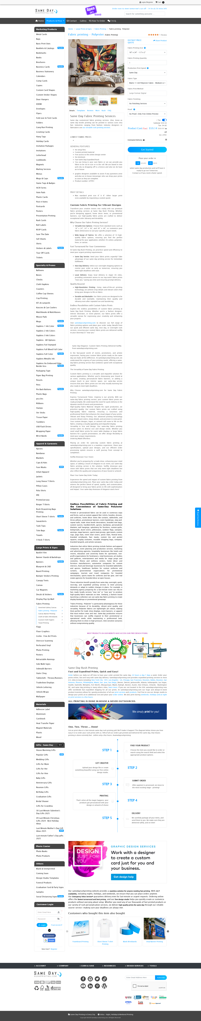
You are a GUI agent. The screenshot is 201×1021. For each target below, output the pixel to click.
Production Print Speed (137, 68)
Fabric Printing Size (135, 48)
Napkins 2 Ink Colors (45, 331)
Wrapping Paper (43, 431)
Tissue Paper (42, 417)
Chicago (126, 680)
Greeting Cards (43, 132)
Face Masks (49, 467)
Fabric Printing (43, 604)
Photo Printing (42, 650)
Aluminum (41, 714)
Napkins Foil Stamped (46, 345)
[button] (58, 918)
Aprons (39, 449)
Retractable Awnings (45, 659)
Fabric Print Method (135, 89)
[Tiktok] (104, 978)
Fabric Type (132, 78)
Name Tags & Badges (45, 183)
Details (72, 110)
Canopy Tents (42, 580)
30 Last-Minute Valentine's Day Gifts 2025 (48, 812)
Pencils (39, 380)
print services (120, 692)
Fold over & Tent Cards (46, 118)
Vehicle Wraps (42, 692)
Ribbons (40, 403)
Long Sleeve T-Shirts (45, 481)
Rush (104, 110)
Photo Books (41, 851)
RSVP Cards (41, 230)
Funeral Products (44, 883)
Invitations (41, 151)
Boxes (39, 275)
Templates (81, 110)
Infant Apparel (42, 472)
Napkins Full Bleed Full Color (49, 349)
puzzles (39, 399)
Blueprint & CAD (43, 566)
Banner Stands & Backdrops (48, 557)
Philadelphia (88, 682)
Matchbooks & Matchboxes (48, 312)
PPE (37, 495)
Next (168, 931)
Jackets (39, 477)
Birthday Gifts (42, 792)
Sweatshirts (41, 521)
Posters (39, 211)
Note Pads (40, 192)
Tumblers (40, 422)
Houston (146, 680)
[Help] (144, 48)
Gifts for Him (42, 773)
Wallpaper (40, 696)
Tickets (39, 257)
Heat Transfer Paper (45, 723)
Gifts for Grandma (44, 806)
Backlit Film (41, 553)
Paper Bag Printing (44, 375)
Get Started (147, 149)
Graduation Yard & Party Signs (50, 887)
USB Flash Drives (43, 427)
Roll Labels (41, 225)
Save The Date (42, 234)
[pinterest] (97, 986)
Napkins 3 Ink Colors (45, 335)
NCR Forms (41, 188)
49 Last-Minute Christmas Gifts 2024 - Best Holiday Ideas (47, 821)
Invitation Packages (45, 146)
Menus (39, 174)
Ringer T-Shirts (43, 504)
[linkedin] (90, 986)
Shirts (38, 244)
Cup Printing (42, 298)
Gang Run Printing (44, 127)
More (97, 110)
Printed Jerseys (43, 500)
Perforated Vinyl (43, 645)
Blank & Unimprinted (45, 869)
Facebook (49, 936)
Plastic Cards (42, 197)
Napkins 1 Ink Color (49, 326)
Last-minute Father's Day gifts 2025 (49, 837)
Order (70, 675)
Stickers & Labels (49, 248)
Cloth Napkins (42, 284)
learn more (113, 687)
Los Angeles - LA (115, 680)
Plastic (39, 733)
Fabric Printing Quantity (137, 58)
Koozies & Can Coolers (46, 307)
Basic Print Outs (43, 44)
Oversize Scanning (44, 641)
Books (39, 58)
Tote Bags (49, 530)
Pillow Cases (41, 486)
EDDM (39, 104)
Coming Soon (42, 873)
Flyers (39, 113)
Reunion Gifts (42, 787)
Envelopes (40, 109)
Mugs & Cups (49, 178)
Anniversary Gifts (44, 783)
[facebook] (83, 978)
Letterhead (41, 155)
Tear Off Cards (42, 253)
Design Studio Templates (47, 878)
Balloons (40, 270)
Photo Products (43, 856)
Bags (38, 39)
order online (118, 695)
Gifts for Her (42, 769)
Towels (39, 535)
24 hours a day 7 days (141, 675)
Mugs (49, 321)
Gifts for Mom (42, 764)
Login (42, 925)
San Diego (112, 682)
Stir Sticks (40, 413)
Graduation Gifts (43, 797)
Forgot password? (56, 925)
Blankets (40, 458)
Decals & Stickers (49, 594)
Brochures (40, 62)
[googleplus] (128, 997)
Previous (67, 931)
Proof (130, 109)
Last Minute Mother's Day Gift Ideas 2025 (49, 829)
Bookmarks (41, 53)
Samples (40, 892)
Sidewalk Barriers (44, 669)
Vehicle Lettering (44, 687)
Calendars (40, 76)
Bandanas (40, 453)
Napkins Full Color (49, 354)
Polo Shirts (41, 490)
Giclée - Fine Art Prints (46, 636)
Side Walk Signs (43, 664)
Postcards (40, 206)
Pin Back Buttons (49, 389)
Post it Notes (42, 202)
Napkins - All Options (45, 340)
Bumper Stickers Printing (47, 576)
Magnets (40, 164)
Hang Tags (41, 137)
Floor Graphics (43, 631)
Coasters (40, 289)
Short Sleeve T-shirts (49, 516)
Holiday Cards (42, 141)
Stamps (39, 408)
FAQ (109, 110)
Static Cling (41, 673)
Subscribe (161, 978)
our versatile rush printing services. (97, 127)
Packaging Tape (43, 371)
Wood (38, 737)
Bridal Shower (42, 801)
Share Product (161, 41)
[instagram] (90, 978)
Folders (39, 123)
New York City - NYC (99, 680)
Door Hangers (42, 99)
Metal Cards (41, 34)
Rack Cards (41, 220)
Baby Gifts (40, 778)
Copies (39, 85)
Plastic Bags (41, 394)
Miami (96, 682)
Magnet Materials (44, 728)
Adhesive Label (43, 709)
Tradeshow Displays (45, 683)
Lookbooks (41, 160)
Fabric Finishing (134, 99)
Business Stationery (45, 71)
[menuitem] (39, 21)
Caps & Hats (41, 463)
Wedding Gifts (42, 759)
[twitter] (97, 978)
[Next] (122, 67)
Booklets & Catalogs (49, 48)
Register (54, 949)
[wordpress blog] (104, 986)
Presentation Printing (45, 216)
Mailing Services (43, 169)
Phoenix (79, 682)
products (133, 692)
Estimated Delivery (135, 140)
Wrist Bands (49, 436)
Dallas (152, 680)
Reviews (90, 110)
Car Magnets (42, 590)
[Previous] (70, 67)
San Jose (103, 682)
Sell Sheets (41, 239)
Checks (39, 280)
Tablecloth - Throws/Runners (49, 678)
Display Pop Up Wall (45, 599)
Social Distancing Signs (49, 896)
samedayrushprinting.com (85, 323)
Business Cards (49, 67)
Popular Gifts (49, 754)
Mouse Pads (41, 317)
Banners (49, 562)
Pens (38, 385)
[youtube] (83, 986)
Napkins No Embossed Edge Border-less (49, 364)
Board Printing (42, 571)
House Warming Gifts (45, 750)
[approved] (155, 1003)
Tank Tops (41, 526)
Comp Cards (41, 81)
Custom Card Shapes (45, 90)
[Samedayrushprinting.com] (45, 11)
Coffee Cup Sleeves (45, 294)
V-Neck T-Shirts (43, 540)
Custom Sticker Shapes (46, 95)
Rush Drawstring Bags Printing (46, 510)
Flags (38, 627)
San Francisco (136, 680)
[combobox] (147, 52)
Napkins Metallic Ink (45, 359)
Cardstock (40, 719)
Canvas (39, 585)
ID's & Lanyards (43, 303)
